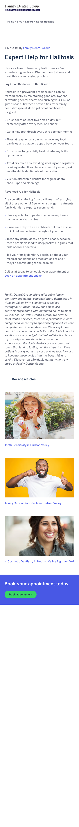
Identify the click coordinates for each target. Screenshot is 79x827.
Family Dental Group (36, 48)
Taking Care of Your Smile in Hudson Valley (33, 503)
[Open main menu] (70, 8)
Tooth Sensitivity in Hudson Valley (27, 445)
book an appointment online (23, 276)
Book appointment (20, 594)
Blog (19, 21)
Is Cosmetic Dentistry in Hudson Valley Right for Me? (39, 561)
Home (10, 21)
